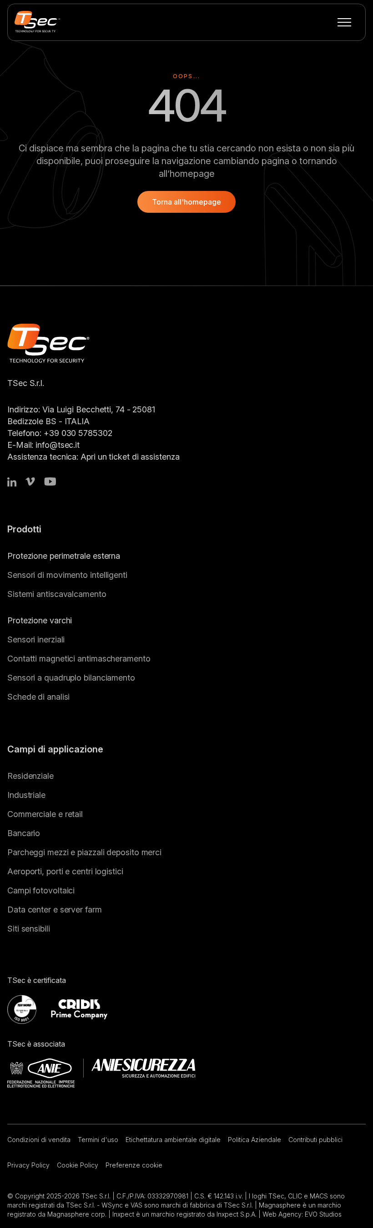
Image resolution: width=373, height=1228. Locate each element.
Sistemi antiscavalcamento (56, 594)
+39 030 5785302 (78, 433)
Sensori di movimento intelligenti (67, 575)
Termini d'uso (98, 1139)
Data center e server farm (54, 909)
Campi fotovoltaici (41, 890)
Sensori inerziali (36, 639)
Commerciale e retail (45, 814)
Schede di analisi (38, 697)
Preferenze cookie (134, 1165)
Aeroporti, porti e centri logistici (65, 871)
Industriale (26, 795)
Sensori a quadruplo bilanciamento (71, 677)
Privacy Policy (28, 1165)
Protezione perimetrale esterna (63, 556)
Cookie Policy (77, 1165)
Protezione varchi (39, 620)
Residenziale (30, 776)
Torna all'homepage (186, 201)
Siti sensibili (28, 928)
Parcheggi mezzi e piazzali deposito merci (84, 852)
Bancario (23, 833)
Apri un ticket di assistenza (130, 456)
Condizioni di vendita (39, 1139)
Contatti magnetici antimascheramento (79, 658)
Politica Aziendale (254, 1139)
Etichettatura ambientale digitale (173, 1139)
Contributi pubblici (315, 1139)
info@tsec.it (57, 445)
